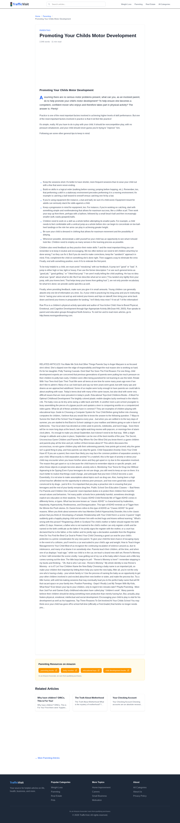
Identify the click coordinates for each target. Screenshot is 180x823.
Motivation (97, 800)
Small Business (99, 796)
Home (37, 16)
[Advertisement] (90, 65)
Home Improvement (101, 787)
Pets (53, 800)
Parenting (139, 4)
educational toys (89, 670)
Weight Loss (126, 4)
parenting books (47, 670)
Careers (96, 792)
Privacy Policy (140, 796)
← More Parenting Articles (47, 758)
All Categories (164, 4)
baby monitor (68, 670)
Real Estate (150, 4)
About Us (137, 792)
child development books (115, 670)
